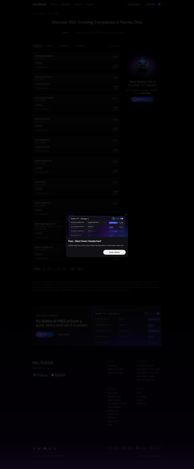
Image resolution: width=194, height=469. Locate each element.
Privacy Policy (156, 456)
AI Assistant (112, 366)
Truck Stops (112, 421)
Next (79, 269)
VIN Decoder (112, 411)
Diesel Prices (112, 414)
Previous (37, 269)
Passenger (64, 46)
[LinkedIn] (39, 448)
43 (73, 269)
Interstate (80, 46)
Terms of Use (144, 456)
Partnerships (142, 396)
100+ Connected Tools (146, 380)
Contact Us (141, 404)
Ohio (50, 13)
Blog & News (112, 393)
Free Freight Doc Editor (117, 404)
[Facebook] (33, 448)
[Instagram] (50, 448)
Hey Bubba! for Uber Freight (148, 369)
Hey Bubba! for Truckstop (147, 373)
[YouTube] (44, 448)
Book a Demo (134, 4)
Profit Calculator (114, 407)
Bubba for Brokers (115, 369)
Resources (78, 4)
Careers (140, 400)
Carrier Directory (114, 400)
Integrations (66, 4)
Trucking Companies (39, 13)
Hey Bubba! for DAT (145, 366)
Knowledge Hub (114, 396)
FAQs (109, 425)
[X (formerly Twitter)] (55, 448)
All (37, 46)
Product (54, 4)
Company (90, 4)
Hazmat (49, 46)
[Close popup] (125, 214)
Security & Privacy (115, 373)
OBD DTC (111, 418)
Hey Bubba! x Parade (145, 376)
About (139, 393)
